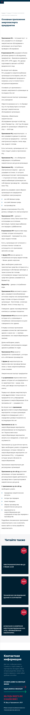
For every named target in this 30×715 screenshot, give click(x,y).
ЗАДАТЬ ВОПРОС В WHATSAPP (13, 689)
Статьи (9, 13)
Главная (3, 13)
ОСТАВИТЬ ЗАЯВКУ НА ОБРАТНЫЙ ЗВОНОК (14, 683)
